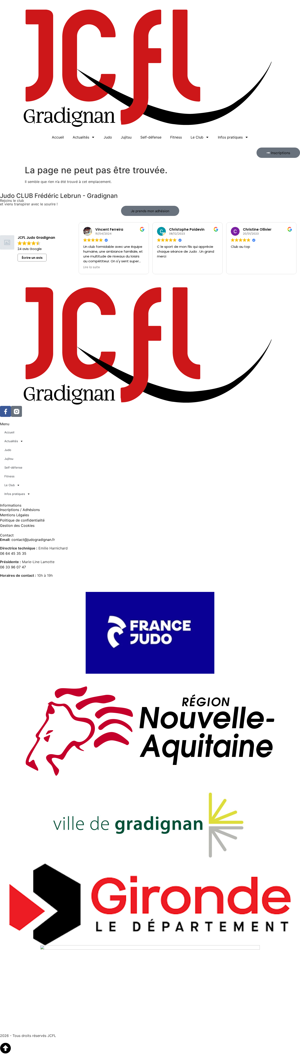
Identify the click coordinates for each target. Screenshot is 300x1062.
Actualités (81, 137)
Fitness (176, 137)
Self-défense (150, 137)
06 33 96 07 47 (13, 567)
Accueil (58, 137)
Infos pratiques (230, 137)
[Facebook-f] (5, 411)
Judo (108, 137)
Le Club (197, 137)
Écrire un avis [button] (32, 257)
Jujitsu (126, 137)
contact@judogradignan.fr (33, 539)
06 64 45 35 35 (13, 553)
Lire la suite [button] (91, 267)
